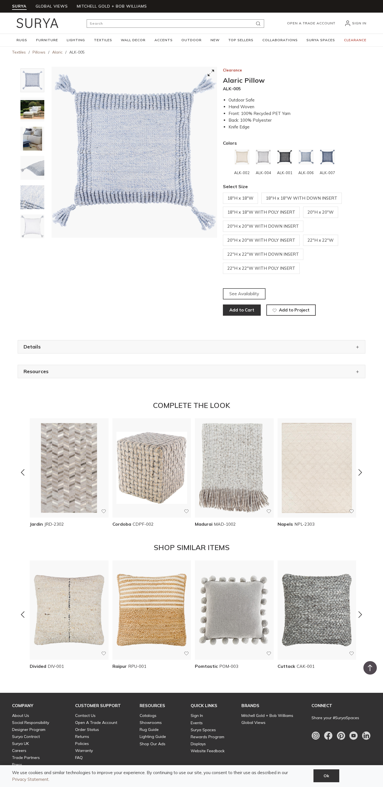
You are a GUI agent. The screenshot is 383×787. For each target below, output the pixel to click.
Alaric (57, 52)
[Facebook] (328, 735)
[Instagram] (316, 735)
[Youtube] (353, 735)
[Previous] (22, 472)
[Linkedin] (366, 735)
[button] (22, 40)
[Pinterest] (341, 735)
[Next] (360, 472)
